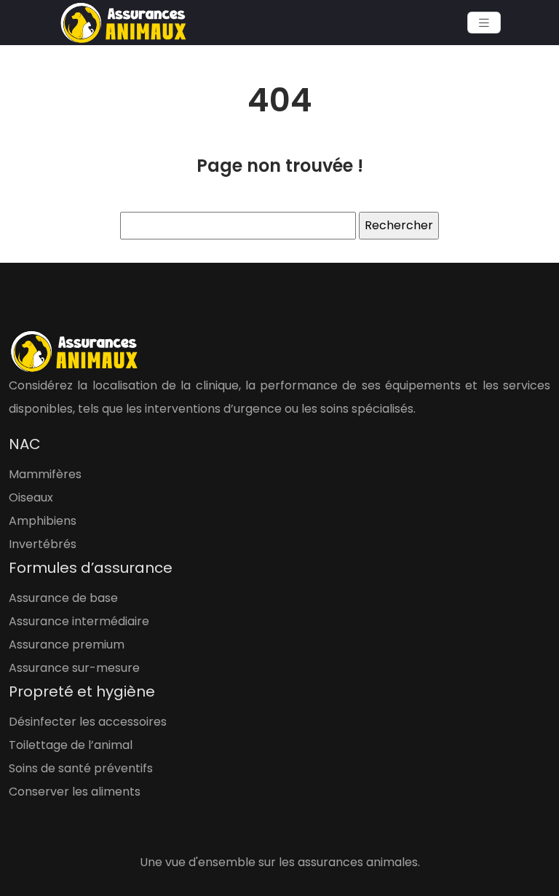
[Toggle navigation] (484, 23)
